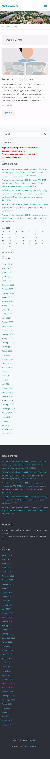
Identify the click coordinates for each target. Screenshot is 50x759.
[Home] (3, 27)
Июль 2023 (6, 309)
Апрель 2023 (7, 322)
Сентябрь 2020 (8, 408)
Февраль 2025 (8, 285)
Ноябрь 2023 (7, 305)
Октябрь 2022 (8, 342)
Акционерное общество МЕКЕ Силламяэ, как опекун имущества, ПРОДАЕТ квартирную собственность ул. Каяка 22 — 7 (25, 207)
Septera (23, 746)
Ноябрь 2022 (7, 338)
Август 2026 (7, 264)
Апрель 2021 (7, 388)
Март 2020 (6, 433)
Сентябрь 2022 (8, 347)
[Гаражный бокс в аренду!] (25, 61)
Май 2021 (6, 384)
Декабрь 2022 (8, 334)
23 (10, 243)
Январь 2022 (7, 367)
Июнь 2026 (7, 272)
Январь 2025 (7, 289)
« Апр (4, 252)
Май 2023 (6, 318)
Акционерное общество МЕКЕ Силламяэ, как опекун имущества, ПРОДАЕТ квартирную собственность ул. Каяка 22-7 (25, 218)
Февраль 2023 (8, 326)
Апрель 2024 (7, 301)
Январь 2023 (7, 330)
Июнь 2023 (7, 314)
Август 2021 (7, 371)
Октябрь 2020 (8, 404)
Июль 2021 (6, 376)
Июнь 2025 (7, 276)
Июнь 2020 (7, 421)
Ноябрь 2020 (7, 400)
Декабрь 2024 (8, 293)
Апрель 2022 (7, 359)
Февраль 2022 (8, 363)
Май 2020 (6, 425)
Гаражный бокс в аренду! (17, 79)
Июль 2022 (6, 355)
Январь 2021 (7, 396)
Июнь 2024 (7, 297)
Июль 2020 (6, 417)
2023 (8, 27)
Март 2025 (6, 281)
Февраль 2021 (8, 392)
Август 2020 (7, 413)
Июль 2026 (6, 268)
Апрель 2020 (7, 429)
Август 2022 (7, 351)
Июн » (11, 252)
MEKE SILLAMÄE (10, 5)
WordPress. (34, 746)
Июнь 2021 (7, 380)
